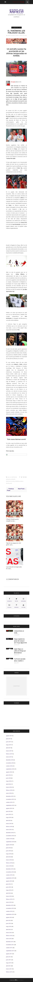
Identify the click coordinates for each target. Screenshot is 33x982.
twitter (16, 601)
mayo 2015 (8, 817)
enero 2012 (9, 938)
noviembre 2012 (10, 908)
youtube (23, 607)
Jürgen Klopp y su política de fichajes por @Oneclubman (20, 650)
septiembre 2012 (10, 914)
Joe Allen (10, 479)
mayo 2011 (8, 963)
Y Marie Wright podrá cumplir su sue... (12, 520)
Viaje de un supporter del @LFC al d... (13, 544)
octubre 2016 (9, 766)
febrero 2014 (9, 863)
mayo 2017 (8, 744)
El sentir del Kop (16, 27)
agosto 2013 (9, 881)
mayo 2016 (8, 781)
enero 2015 (9, 829)
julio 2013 (8, 884)
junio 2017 (8, 741)
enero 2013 (9, 902)
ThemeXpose (20, 980)
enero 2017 (9, 757)
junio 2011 (8, 959)
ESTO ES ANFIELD (17, 11)
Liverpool (17, 481)
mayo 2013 (8, 890)
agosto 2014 (9, 844)
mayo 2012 (8, 926)
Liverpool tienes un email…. (19, 632)
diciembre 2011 (9, 941)
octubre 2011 (9, 947)
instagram (23, 601)
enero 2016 (9, 793)
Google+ (9, 607)
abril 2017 (8, 747)
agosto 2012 (9, 917)
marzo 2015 (9, 823)
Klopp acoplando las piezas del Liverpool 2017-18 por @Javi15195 (20, 641)
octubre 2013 (9, 875)
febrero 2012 (9, 935)
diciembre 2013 (9, 869)
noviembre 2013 (10, 872)
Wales (7, 483)
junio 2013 (8, 887)
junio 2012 (8, 923)
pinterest (16, 607)
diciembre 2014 (9, 832)
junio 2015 (8, 814)
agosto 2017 (9, 735)
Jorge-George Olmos (13, 35)
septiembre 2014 (10, 841)
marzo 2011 (9, 969)
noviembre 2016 (10, 763)
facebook (9, 601)
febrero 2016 (9, 790)
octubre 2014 (9, 838)
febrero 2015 (9, 826)
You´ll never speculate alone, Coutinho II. (19, 660)
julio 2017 (8, 738)
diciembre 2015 (9, 796)
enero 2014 (9, 866)
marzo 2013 (9, 896)
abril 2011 (8, 966)
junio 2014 (8, 850)
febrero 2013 (9, 899)
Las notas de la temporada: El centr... (14, 567)
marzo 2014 (9, 860)
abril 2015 (8, 820)
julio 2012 (8, 920)
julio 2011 (8, 956)
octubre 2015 (9, 802)
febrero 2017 (9, 754)
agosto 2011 (9, 953)
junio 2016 (8, 778)
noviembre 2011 (10, 944)
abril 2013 (8, 893)
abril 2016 (8, 784)
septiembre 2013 (10, 878)
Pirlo (21, 481)
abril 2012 (8, 929)
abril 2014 (8, 857)
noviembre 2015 (10, 799)
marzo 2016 (9, 787)
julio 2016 (8, 775)
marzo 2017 (9, 751)
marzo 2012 (9, 932)
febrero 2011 (9, 972)
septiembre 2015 (10, 805)
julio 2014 (8, 847)
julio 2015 (8, 811)
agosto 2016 (9, 772)
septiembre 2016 (10, 769)
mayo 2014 (8, 853)
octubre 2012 (9, 911)
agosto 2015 (9, 808)
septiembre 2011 (10, 950)
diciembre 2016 (9, 760)
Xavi (11, 483)
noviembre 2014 (10, 835)
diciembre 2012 (9, 905)
